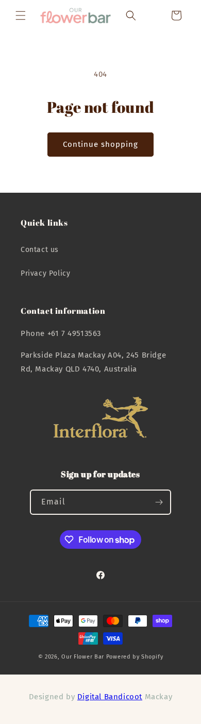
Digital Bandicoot (109, 696)
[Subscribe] (158, 502)
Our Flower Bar (82, 656)
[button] (20, 15)
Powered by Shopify (134, 656)
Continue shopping (100, 144)
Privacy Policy (45, 273)
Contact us (40, 249)
